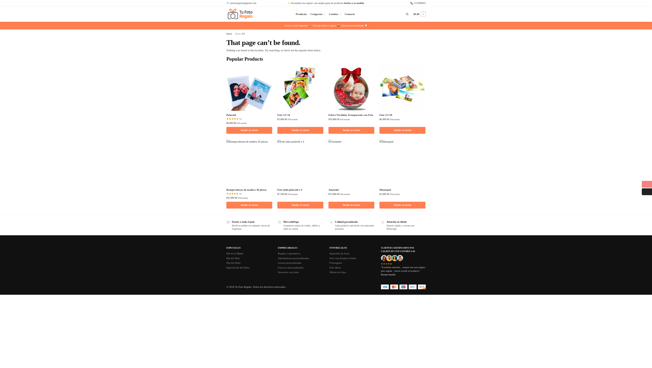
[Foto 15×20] (402, 88)
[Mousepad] (402, 163)
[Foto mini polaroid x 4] (300, 163)
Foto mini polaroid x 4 (289, 189)
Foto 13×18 (283, 115)
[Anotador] (351, 163)
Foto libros (335, 267)
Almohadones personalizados (293, 258)
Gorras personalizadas (289, 263)
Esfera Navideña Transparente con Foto (350, 115)
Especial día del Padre (238, 267)
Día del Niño (233, 258)
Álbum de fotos (337, 272)
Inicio (229, 34)
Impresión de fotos (339, 253)
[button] (419, 14)
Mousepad (385, 189)
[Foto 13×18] (300, 88)
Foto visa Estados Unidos (342, 258)
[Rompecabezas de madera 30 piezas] (249, 163)
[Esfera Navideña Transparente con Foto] (351, 88)
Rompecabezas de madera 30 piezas (246, 189)
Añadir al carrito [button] (249, 130)
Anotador (333, 189)
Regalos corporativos (289, 253)
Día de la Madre (234, 253)
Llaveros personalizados (291, 267)
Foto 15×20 (385, 115)
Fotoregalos (335, 263)
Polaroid (231, 115)
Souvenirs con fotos (288, 272)
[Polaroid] (249, 88)
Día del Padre (233, 263)
